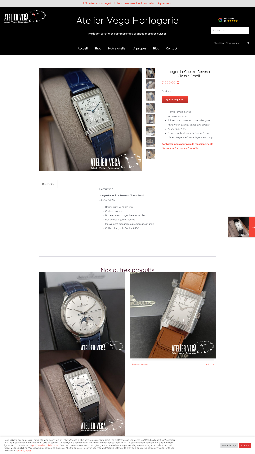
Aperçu (211, 364)
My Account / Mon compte (226, 43)
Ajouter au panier (175, 99)
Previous (41, 120)
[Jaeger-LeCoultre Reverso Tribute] (173, 315)
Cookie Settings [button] (229, 445)
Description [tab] (48, 183)
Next (141, 120)
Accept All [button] (245, 445)
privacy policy (24, 450)
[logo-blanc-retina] (25, 11)
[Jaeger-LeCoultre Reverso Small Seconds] (82, 393)
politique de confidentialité (45, 445)
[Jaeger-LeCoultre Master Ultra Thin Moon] (82, 315)
